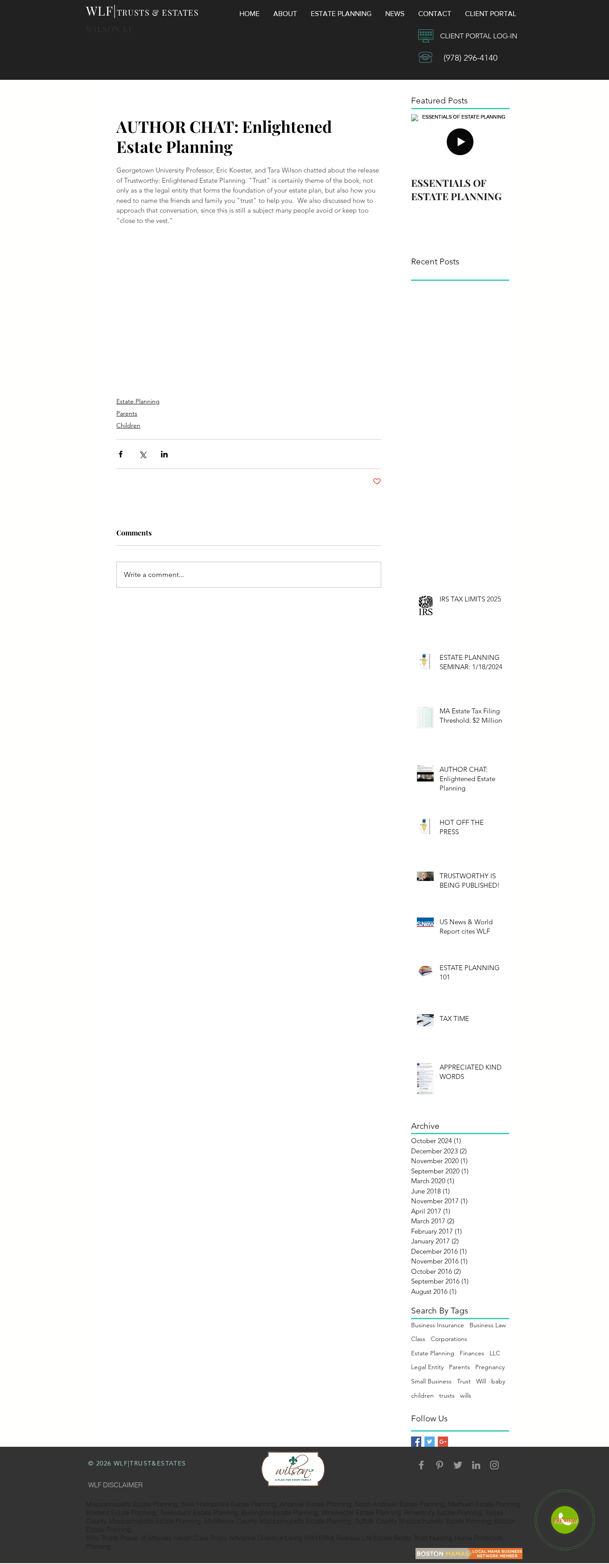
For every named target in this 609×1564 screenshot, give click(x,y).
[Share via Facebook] (120, 454)
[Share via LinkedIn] (164, 454)
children (422, 1395)
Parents (126, 413)
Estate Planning (138, 401)
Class (418, 1339)
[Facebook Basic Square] (416, 1441)
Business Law (487, 1325)
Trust (464, 1381)
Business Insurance (437, 1325)
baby (498, 1381)
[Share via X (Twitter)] (142, 454)
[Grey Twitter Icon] (458, 1465)
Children (128, 425)
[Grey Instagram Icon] (494, 1465)
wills (465, 1395)
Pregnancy (490, 1367)
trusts (447, 1395)
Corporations (449, 1339)
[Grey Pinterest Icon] (439, 1465)
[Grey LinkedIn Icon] (476, 1465)
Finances (472, 1353)
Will (481, 1381)
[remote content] (248, 307)
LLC (495, 1353)
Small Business (431, 1381)
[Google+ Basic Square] (443, 1441)
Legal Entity (427, 1367)
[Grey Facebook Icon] (421, 1465)
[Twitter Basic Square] (429, 1441)
